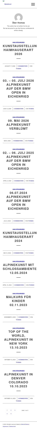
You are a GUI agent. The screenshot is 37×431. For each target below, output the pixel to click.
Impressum (5, 426)
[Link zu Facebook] (26, 428)
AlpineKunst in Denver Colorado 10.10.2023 (18, 380)
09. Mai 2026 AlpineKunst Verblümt (18, 124)
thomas (18, 68)
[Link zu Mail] (32, 428)
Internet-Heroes (25, 424)
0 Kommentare (22, 66)
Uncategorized (19, 42)
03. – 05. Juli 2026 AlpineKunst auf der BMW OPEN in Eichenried (18, 88)
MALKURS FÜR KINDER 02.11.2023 (18, 301)
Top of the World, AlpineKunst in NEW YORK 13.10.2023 (18, 339)
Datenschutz (12, 426)
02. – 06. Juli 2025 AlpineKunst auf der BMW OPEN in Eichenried (18, 160)
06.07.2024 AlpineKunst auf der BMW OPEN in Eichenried (18, 200)
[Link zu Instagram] (29, 428)
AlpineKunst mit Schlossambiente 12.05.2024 (20, 269)
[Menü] (31, 4)
